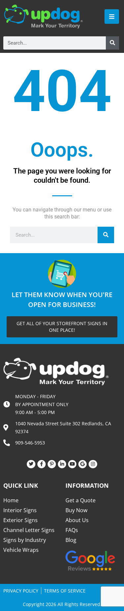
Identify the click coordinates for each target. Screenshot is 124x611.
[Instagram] (93, 464)
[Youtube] (72, 464)
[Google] (82, 464)
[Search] (112, 43)
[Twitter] (31, 464)
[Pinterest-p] (52, 464)
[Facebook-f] (41, 464)
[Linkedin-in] (62, 464)
